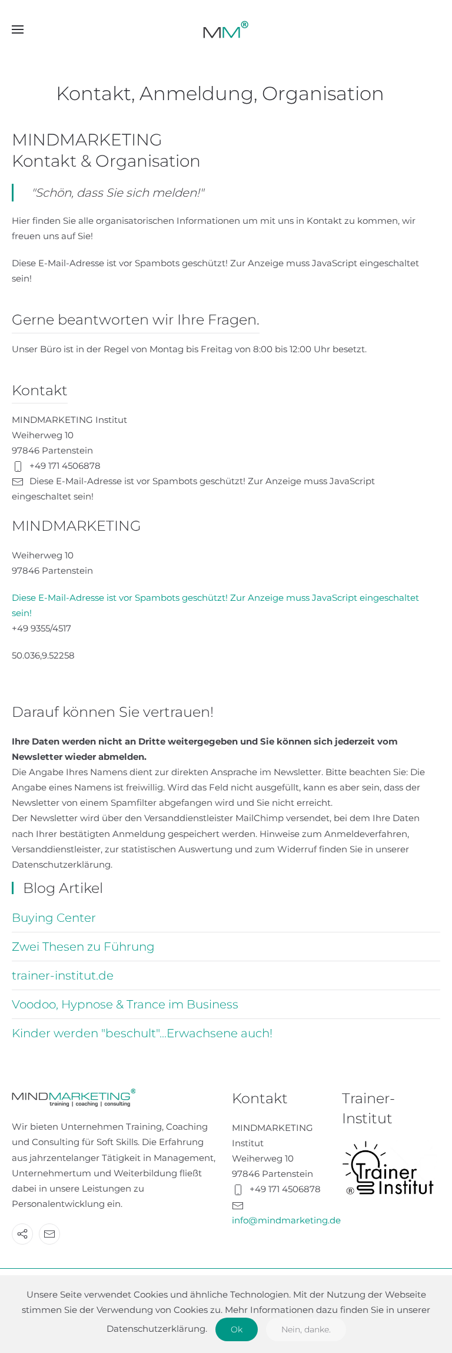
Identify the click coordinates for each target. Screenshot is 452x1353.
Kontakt (260, 1098)
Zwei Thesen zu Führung (83, 947)
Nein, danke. (306, 1329)
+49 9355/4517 (41, 628)
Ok (236, 1329)
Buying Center (54, 918)
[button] (18, 29)
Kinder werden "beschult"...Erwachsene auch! (142, 1033)
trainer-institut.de (63, 975)
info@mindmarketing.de (286, 1220)
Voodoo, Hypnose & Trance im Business (125, 1004)
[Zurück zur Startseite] (226, 29)
